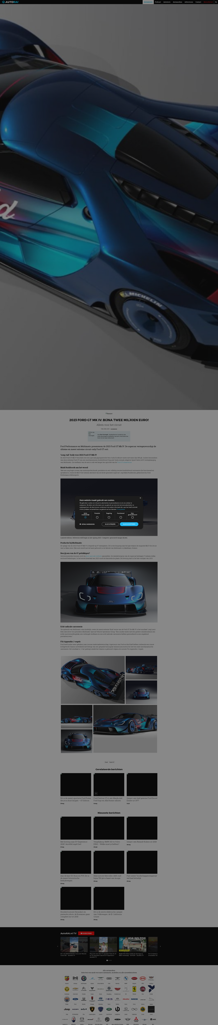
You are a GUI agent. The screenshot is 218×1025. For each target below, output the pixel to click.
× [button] (140, 498)
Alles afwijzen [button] (110, 524)
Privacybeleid (121, 509)
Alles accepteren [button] (129, 524)
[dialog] (109, 512)
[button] (87, 524)
